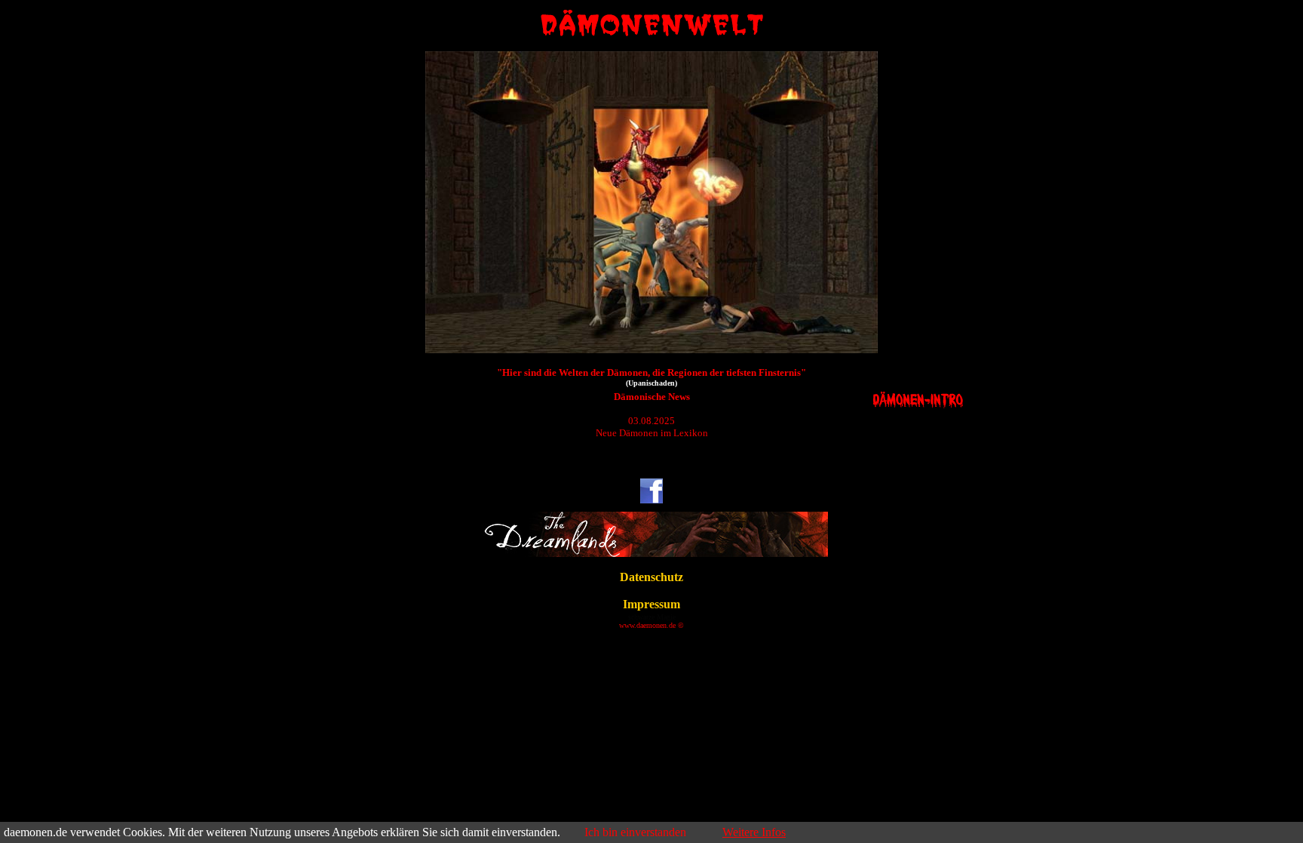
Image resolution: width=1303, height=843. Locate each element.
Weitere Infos (754, 832)
